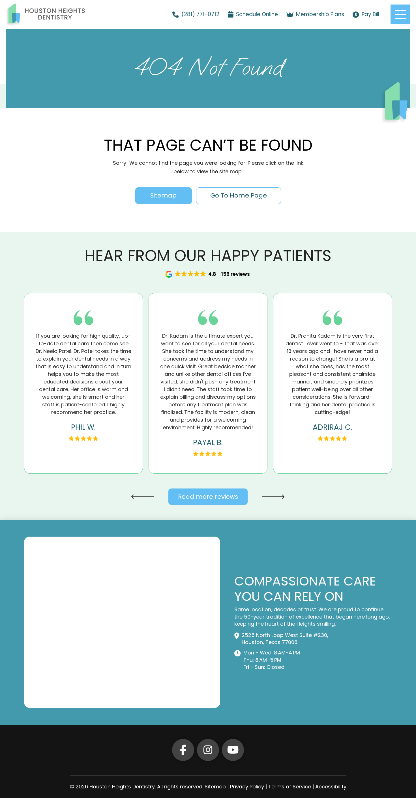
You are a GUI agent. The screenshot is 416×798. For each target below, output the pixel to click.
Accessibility (330, 786)
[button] (400, 14)
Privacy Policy (247, 786)
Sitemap (215, 786)
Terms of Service (289, 786)
